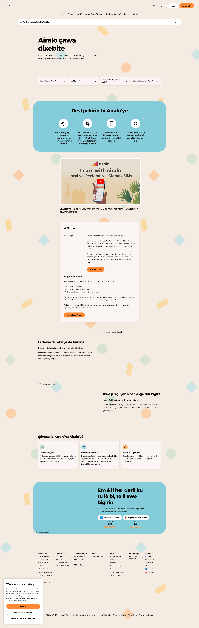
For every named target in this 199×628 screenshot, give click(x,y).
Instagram (151, 559)
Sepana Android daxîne (137, 517)
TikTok (150, 566)
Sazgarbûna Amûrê (74, 315)
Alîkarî (134, 14)
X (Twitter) (151, 563)
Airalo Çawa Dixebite (94, 14)
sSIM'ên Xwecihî (43, 569)
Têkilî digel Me (78, 565)
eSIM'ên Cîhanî (43, 563)
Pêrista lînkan (132, 615)
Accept (23, 606)
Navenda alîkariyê (80, 556)
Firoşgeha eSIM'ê (75, 14)
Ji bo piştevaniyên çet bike (81, 561)
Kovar (126, 14)
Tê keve (171, 6)
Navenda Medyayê (116, 566)
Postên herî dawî (97, 556)
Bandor (112, 559)
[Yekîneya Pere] (162, 6)
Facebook (151, 556)
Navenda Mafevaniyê (103, 615)
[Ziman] (154, 6)
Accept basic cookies (23, 612)
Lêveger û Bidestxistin (45, 572)
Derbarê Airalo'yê (113, 14)
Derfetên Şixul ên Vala (117, 572)
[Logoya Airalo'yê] (11, 5)
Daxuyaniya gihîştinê (146, 615)
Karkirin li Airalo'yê (115, 575)
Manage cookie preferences (23, 618)
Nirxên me (113, 563)
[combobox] (99, 22)
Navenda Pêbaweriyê (66, 615)
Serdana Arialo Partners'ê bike (132, 557)
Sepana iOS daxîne (111, 517)
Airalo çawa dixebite (62, 562)
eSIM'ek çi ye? (96, 269)
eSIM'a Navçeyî (43, 566)
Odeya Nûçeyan (115, 569)
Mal (62, 14)
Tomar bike (186, 6)
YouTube (150, 572)
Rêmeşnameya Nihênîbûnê (85, 615)
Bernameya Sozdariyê (45, 575)
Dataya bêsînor (43, 559)
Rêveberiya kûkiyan (119, 615)
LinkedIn (150, 569)
